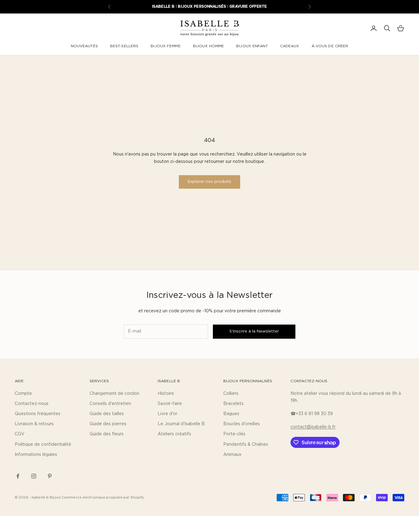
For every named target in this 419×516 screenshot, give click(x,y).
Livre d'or (167, 414)
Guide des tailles (107, 414)
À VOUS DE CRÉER (330, 46)
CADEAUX (289, 46)
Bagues (231, 414)
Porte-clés (234, 434)
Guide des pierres (108, 424)
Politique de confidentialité (43, 444)
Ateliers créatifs (174, 434)
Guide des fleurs (107, 434)
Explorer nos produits (209, 182)
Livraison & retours (34, 424)
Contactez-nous (31, 404)
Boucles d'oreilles (241, 424)
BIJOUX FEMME (165, 46)
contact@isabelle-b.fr (313, 427)
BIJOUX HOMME (208, 46)
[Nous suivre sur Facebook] (18, 476)
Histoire (166, 393)
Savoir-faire (170, 404)
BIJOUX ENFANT (252, 46)
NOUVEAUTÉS (84, 46)
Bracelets (233, 404)
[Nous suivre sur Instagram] (34, 476)
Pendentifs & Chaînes (245, 444)
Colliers (230, 393)
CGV (20, 434)
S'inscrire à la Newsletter (254, 331)
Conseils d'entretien (110, 404)
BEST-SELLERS (124, 46)
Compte (23, 393)
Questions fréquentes (37, 414)
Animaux (232, 454)
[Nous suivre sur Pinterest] (50, 476)
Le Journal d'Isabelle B (181, 424)
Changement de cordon (114, 393)
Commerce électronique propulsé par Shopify (103, 497)
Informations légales (36, 454)
